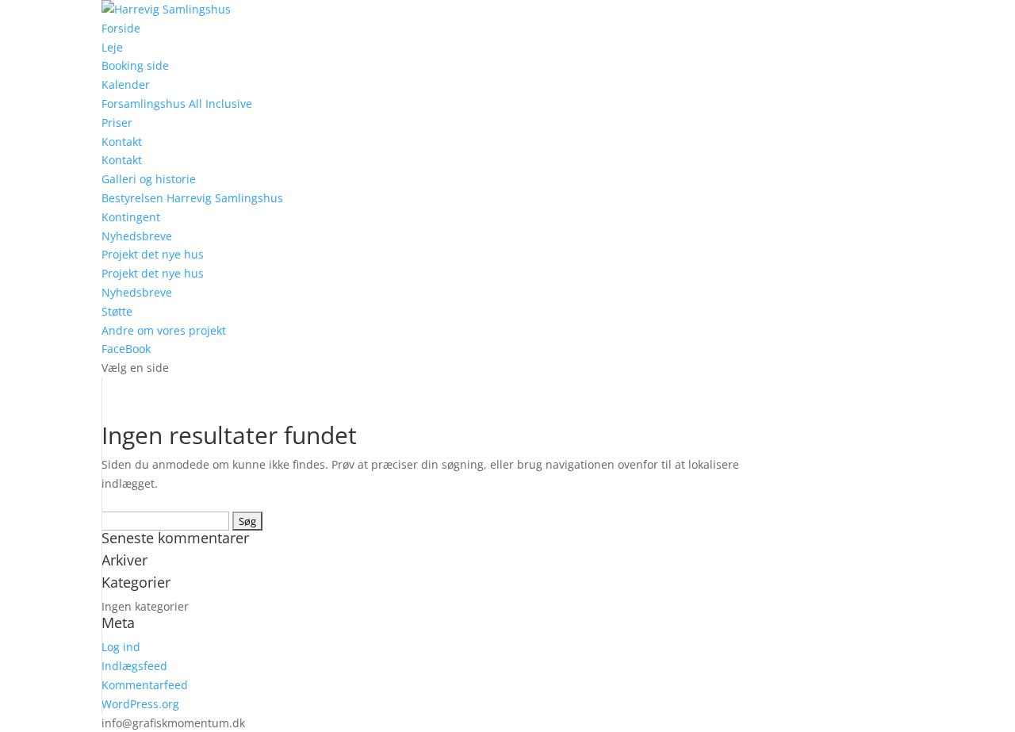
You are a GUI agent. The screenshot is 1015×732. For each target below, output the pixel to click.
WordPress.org (140, 703)
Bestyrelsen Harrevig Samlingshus (192, 197)
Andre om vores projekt (164, 330)
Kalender (126, 84)
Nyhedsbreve (137, 235)
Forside (121, 28)
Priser (117, 122)
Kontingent (131, 216)
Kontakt (122, 141)
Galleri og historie (149, 178)
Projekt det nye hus (153, 254)
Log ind (121, 646)
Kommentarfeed (145, 684)
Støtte (117, 311)
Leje (112, 47)
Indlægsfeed (134, 665)
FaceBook (126, 348)
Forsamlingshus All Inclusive (177, 103)
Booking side (135, 65)
